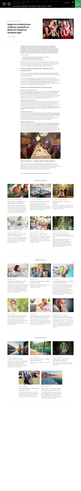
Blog (27, 3)
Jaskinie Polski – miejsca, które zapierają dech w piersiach (61, 359)
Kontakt (43, 6)
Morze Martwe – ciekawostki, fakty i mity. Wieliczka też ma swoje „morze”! (51, 389)
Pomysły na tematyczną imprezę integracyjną (32, 58)
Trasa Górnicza (24, 6)
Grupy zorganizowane (26, 1)
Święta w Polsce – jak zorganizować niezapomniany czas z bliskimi (16, 202)
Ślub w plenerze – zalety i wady (38, 234)
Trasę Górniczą (38, 128)
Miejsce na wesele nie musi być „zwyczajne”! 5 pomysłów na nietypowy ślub (63, 235)
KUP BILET (49, 6)
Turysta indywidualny (17, 1)
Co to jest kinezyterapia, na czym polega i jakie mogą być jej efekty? (63, 282)
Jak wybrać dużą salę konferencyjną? (39, 201)
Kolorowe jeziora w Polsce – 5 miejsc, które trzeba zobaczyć (39, 359)
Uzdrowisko (37, 1)
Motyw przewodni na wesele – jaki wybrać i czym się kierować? (16, 234)
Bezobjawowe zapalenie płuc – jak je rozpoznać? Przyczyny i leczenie (16, 282)
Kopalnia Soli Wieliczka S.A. (54, 1)
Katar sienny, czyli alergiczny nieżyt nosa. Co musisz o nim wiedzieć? (16, 316)
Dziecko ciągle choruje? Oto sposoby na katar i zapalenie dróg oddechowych (40, 316)
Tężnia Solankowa (32, 6)
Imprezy (32, 1)
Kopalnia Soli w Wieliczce (54, 123)
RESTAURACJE (46, 1)
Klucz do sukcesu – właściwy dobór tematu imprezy (33, 59)
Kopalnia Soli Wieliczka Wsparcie (18, 3)
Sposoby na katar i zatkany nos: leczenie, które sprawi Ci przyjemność (62, 316)
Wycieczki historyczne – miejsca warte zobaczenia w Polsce (29, 389)
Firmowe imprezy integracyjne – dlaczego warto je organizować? (36, 57)
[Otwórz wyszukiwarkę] (73, 6)
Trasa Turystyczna (17, 6)
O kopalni (39, 6)
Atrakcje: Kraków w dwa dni (14, 359)
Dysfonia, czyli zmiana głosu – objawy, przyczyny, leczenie (40, 282)
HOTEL (42, 1)
